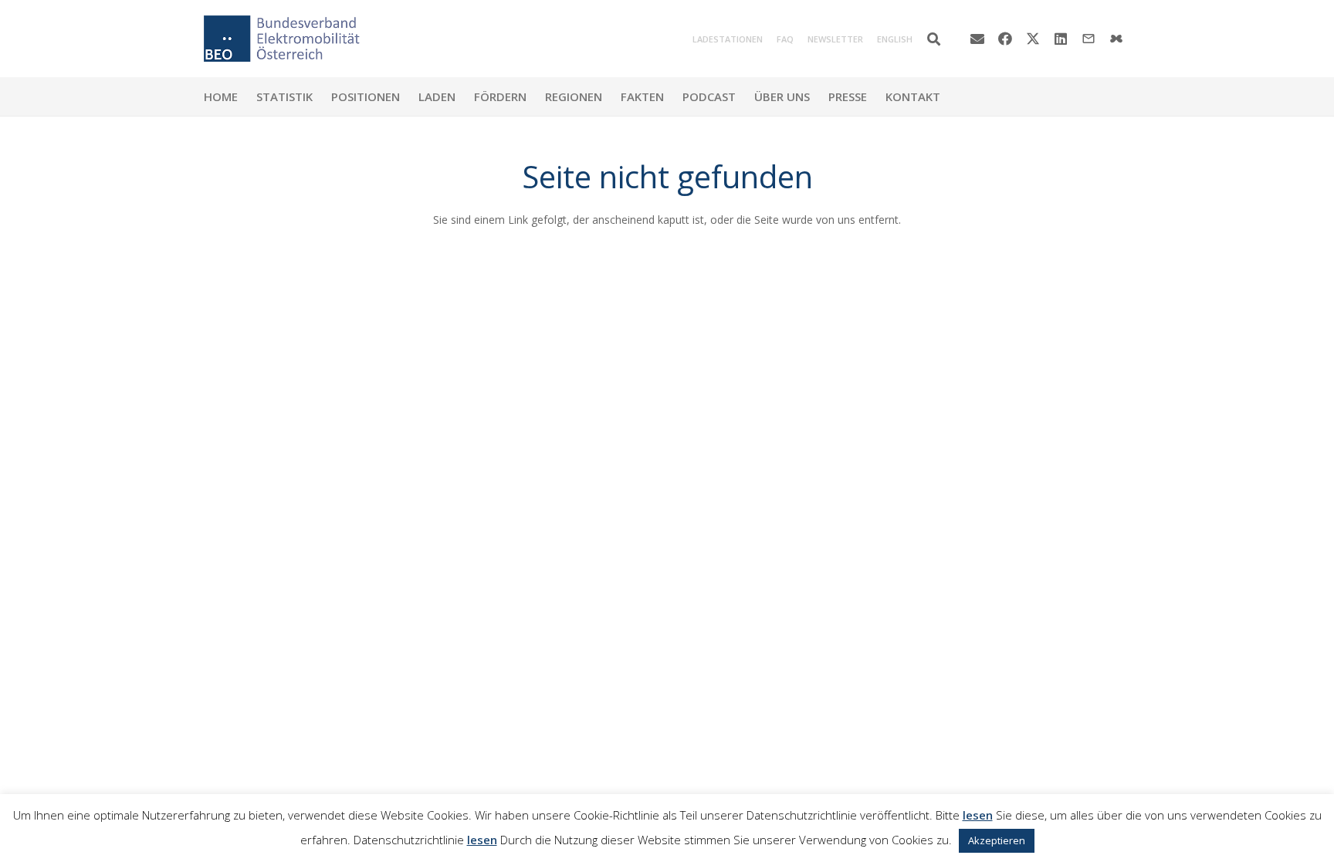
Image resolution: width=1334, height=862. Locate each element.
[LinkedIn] (1061, 38)
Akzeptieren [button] (996, 840)
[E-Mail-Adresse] (977, 38)
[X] (1033, 38)
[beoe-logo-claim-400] (282, 38)
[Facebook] (1005, 38)
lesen (978, 815)
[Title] (1116, 38)
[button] (933, 39)
